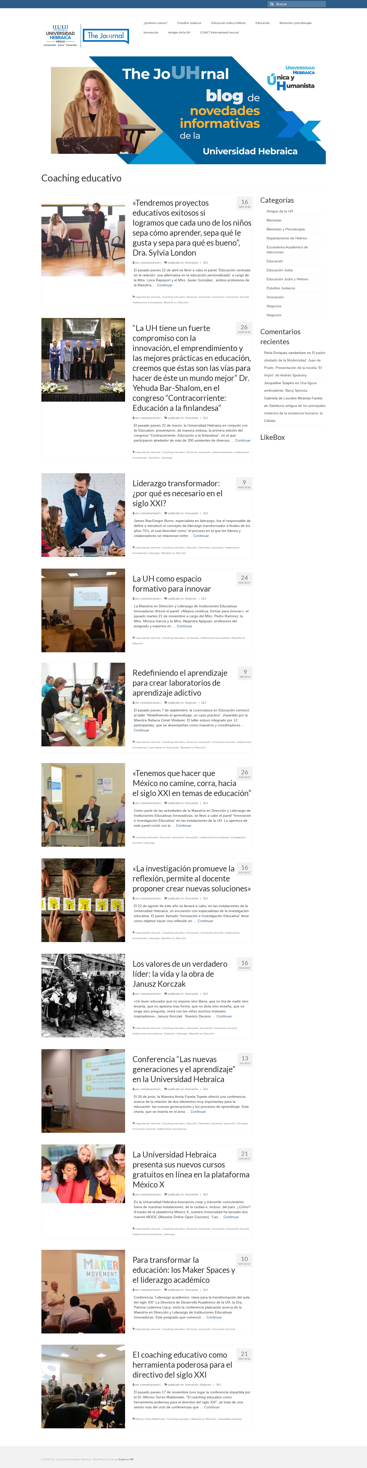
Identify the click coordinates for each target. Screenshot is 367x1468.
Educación (275, 261)
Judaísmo (154, 457)
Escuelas (242, 1123)
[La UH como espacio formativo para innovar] (83, 610)
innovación (218, 297)
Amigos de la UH (280, 211)
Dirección (191, 547)
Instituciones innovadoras (147, 302)
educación (205, 297)
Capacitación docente (148, 297)
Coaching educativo (173, 297)
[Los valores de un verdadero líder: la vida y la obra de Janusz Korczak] (83, 995)
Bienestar (274, 220)
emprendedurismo (222, 452)
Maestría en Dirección (176, 302)
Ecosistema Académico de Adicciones (287, 249)
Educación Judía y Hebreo (287, 279)
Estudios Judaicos (281, 288)
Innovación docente (237, 297)
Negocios (190, 598)
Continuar (165, 285)
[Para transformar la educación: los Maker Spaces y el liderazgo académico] (83, 1291)
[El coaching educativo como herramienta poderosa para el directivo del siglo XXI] (83, 1386)
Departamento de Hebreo (287, 238)
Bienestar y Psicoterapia (286, 229)
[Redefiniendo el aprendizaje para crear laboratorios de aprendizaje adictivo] (83, 704)
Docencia (191, 297)
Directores (204, 547)
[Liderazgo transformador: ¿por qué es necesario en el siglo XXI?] (83, 515)
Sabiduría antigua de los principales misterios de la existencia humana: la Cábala (295, 413)
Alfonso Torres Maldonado (150, 1419)
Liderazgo (167, 457)
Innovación (191, 262)
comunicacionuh (150, 262)
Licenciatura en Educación (163, 747)
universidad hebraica (230, 1419)
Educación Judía (280, 270)
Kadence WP (126, 1459)
